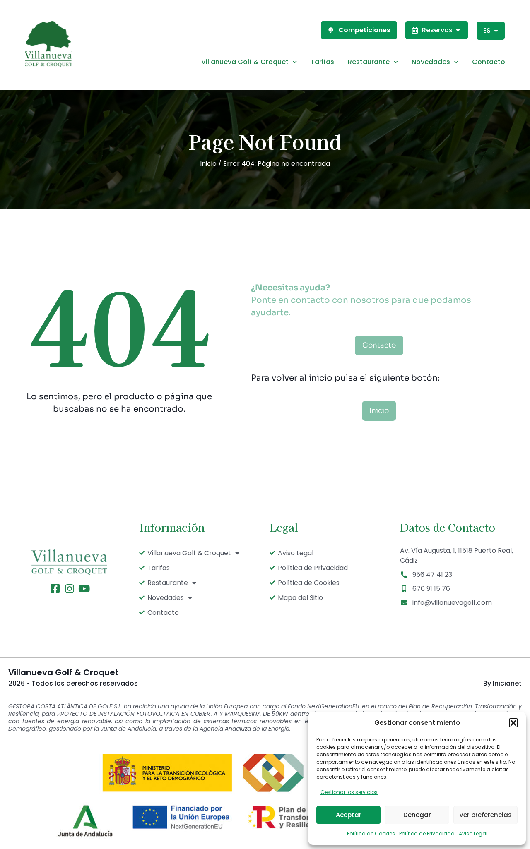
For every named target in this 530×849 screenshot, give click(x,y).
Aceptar (348, 815)
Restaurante (369, 62)
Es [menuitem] (487, 30)
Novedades (431, 62)
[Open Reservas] (458, 30)
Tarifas (322, 62)
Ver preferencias (485, 815)
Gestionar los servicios (349, 792)
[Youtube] (84, 588)
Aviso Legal (473, 833)
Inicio (208, 163)
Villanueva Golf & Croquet (245, 62)
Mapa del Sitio (300, 597)
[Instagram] (69, 588)
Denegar (417, 815)
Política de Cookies (371, 833)
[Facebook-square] (55, 588)
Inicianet (507, 683)
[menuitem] (491, 31)
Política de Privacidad (427, 833)
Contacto (488, 62)
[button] (513, 723)
